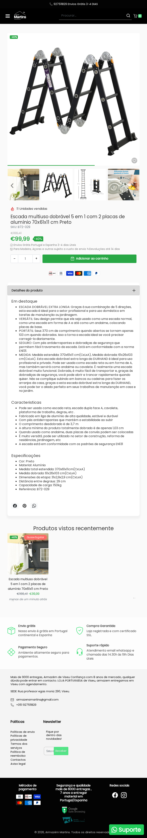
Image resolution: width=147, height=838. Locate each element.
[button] (137, 16)
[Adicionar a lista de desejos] (134, 160)
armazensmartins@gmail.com (37, 700)
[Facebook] (115, 795)
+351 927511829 (26, 705)
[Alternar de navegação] (7, 16)
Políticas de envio (23, 732)
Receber (61, 751)
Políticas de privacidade (19, 738)
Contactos (18, 760)
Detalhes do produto (27, 290)
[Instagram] (123, 795)
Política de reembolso (18, 754)
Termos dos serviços (19, 746)
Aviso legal (18, 764)
